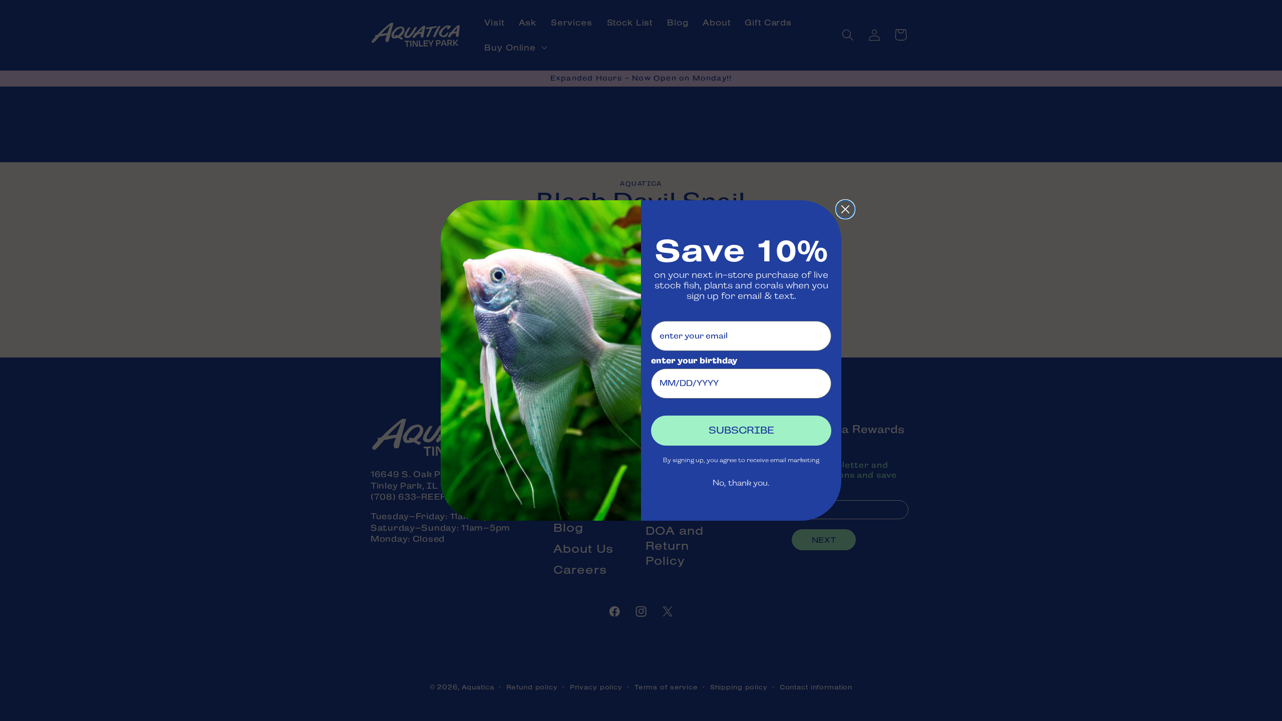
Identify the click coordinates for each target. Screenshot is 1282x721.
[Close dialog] (845, 209)
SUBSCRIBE (741, 430)
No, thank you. (741, 483)
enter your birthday (694, 361)
